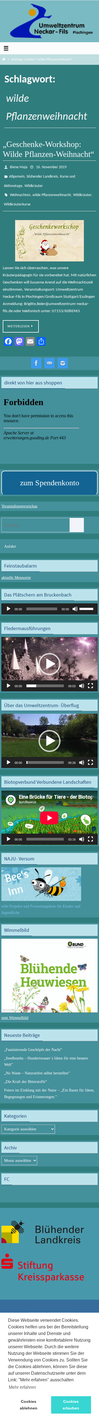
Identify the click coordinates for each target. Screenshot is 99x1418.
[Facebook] (36, 357)
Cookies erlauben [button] (71, 1404)
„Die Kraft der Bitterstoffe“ (25, 1075)
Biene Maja (19, 167)
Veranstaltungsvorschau (19, 500)
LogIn (37, 1310)
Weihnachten (20, 191)
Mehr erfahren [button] (22, 1387)
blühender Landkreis (42, 175)
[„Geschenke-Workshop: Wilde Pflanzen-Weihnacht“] (49, 234)
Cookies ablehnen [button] (28, 1404)
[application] (49, 602)
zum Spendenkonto (49, 476)
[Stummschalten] (75, 602)
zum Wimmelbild (14, 1011)
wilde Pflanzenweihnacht (51, 191)
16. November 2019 (51, 167)
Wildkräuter (33, 183)
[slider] (87, 602)
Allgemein (16, 175)
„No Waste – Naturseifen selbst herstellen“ (37, 1067)
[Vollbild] (90, 679)
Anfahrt (10, 540)
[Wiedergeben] (8, 602)
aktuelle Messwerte (16, 571)
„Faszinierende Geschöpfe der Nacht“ (33, 1043)
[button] (49, 658)
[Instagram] (62, 357)
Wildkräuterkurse (17, 199)
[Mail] (49, 357)
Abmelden (59, 1310)
